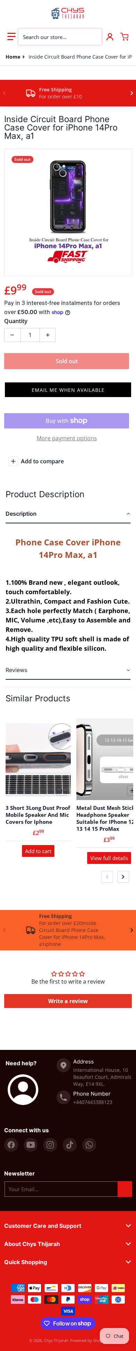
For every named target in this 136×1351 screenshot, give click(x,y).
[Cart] (124, 36)
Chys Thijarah (56, 1340)
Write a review (68, 1001)
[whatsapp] (89, 1145)
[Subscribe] (125, 1189)
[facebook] (11, 1145)
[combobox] (60, 36)
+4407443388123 (92, 1102)
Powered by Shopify (88, 1340)
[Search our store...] (93, 36)
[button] (11, 37)
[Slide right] (132, 93)
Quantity (16, 321)
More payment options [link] (67, 438)
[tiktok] (70, 1145)
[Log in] (110, 36)
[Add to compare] (61, 790)
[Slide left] (4, 93)
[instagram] (50, 1145)
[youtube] (31, 1145)
